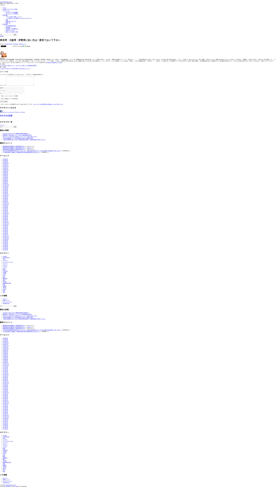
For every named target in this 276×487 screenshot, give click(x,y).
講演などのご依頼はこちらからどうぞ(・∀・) (20, 18)
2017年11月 (6, 186)
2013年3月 (5, 231)
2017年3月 (5, 193)
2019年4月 (5, 177)
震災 (4, 292)
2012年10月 (6, 239)
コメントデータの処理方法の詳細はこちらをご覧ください (48, 104)
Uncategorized (6, 257)
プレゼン (5, 266)
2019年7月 (5, 175)
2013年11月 (6, 224)
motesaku (29, 147)
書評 (4, 280)
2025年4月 (5, 162)
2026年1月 (5, 159)
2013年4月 (5, 230)
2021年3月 (5, 168)
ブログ (4, 268)
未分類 (1, 36)
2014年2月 (5, 219)
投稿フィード (6, 300)
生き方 (4, 289)
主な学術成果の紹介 (11, 25)
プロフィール (6, 10)
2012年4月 (5, 243)
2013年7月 (5, 225)
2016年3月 (5, 199)
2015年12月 (6, 202)
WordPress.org (6, 303)
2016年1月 (5, 201)
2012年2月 (5, 245)
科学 (4, 290)
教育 (4, 277)
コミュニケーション (8, 262)
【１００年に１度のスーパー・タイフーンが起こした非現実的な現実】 (18, 65)
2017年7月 (5, 189)
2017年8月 (5, 187)
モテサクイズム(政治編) (12, 12)
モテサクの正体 (6, 115)
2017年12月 (6, 184)
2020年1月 (5, 174)
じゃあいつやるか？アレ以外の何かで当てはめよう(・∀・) (15, 68)
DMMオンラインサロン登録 (10, 9)
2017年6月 (5, 190)
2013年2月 (5, 233)
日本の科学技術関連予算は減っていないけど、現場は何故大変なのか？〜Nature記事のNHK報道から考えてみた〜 (32, 150)
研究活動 (5, 24)
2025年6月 (5, 160)
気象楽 (4, 286)
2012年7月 (5, 242)
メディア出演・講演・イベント (14, 16)
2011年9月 (5, 246)
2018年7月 (5, 178)
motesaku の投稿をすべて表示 (54, 62)
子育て (4, 274)
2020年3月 (5, 172)
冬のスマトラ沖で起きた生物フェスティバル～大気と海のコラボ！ (20, 136)
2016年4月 (5, 198)
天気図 (4, 272)
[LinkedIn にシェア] (23, 46)
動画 (7, 19)
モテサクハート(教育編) (12, 13)
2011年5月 (5, 248)
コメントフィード (7, 302)
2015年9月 (5, 205)
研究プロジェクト (10, 30)
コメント (3, 85)
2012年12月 (6, 236)
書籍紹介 (5, 278)
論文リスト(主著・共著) (12, 31)
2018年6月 (5, 180)
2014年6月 (5, 216)
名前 (2, 88)
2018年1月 (5, 183)
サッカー (5, 263)
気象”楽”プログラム (11, 21)
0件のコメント (23, 44)
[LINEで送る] (27, 46)
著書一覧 (8, 22)
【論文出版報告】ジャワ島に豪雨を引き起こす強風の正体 (18, 138)
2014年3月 (5, 218)
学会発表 (8, 27)
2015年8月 (5, 207)
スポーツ (5, 265)
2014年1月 (5, 221)
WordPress (8, 486)
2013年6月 (5, 227)
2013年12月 (6, 222)
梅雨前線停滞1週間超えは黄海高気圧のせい (14, 146)
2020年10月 (6, 169)
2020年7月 (5, 171)
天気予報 (5, 271)
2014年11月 (6, 213)
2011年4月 (5, 249)
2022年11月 (6, 166)
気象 (4, 284)
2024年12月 (6, 163)
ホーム (4, 7)
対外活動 (5, 15)
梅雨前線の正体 (7, 283)
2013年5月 (5, 228)
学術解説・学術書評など (12, 28)
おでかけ (5, 260)
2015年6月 (5, 210)
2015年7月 (5, 208)
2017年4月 (5, 192)
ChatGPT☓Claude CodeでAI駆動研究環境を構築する (16, 133)
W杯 (4, 259)
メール (2, 90)
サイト (1, 93)
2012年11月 (6, 237)
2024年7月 (5, 165)
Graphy (17, 486)
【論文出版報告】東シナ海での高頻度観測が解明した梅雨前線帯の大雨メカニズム (24, 139)
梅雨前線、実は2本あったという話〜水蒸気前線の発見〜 (17, 135)
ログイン (5, 299)
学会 (4, 275)
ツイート (2, 125)
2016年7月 (5, 196)
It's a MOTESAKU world (6, 2)
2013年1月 (5, 234)
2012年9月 (5, 240)
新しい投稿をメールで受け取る (10, 98)
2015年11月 (6, 204)
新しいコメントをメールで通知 (10, 96)
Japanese (5, 256)
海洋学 (4, 287)
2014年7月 (5, 215)
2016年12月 (6, 195)
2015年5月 (5, 212)
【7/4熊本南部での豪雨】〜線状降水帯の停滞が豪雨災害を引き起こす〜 (21, 152)
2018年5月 (5, 181)
